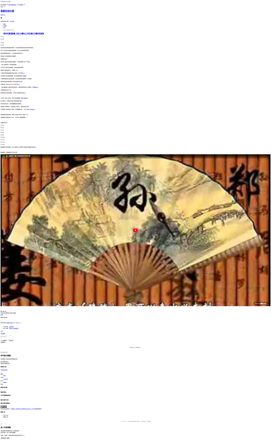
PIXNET (125, 421)
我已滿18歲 (3, 438)
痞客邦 (8, 322)
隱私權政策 (143, 421)
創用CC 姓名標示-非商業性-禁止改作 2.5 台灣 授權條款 (25, 409)
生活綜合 (12, 21)
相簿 (4, 24)
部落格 (5, 25)
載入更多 (3, 333)
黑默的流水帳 (7, 11)
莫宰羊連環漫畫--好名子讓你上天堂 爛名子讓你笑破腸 (23, 33)
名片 (4, 27)
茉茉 (6, 409)
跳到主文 (3, 14)
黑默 (2, 314)
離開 (8, 438)
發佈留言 (3, 342)
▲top (2, 331)
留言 (11, 322)
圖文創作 (11, 326)
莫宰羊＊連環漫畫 (13, 328)
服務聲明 (149, 421)
